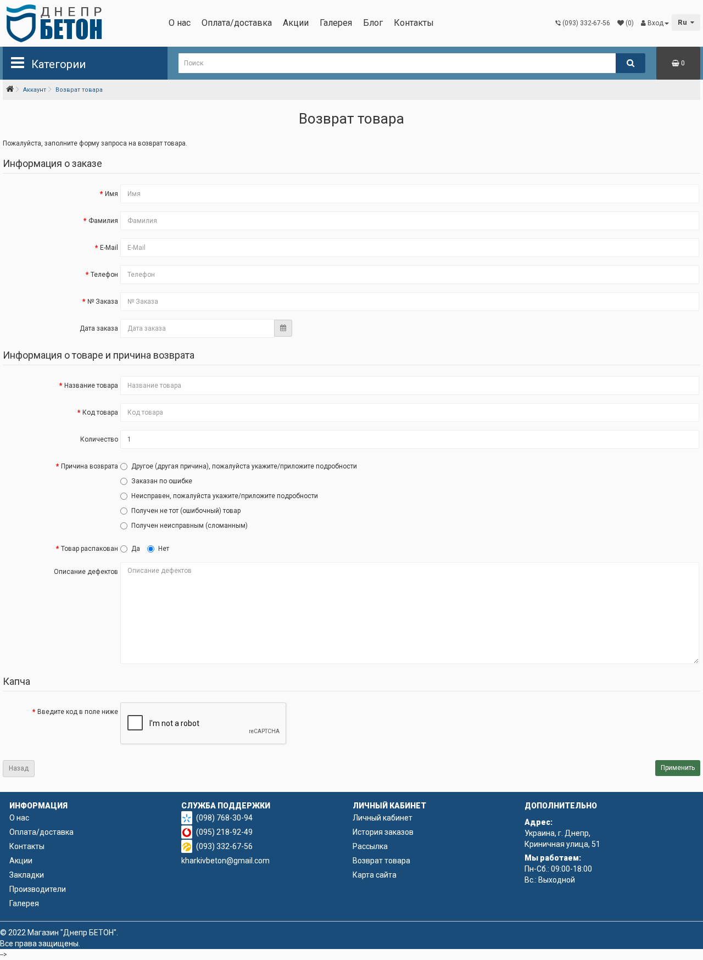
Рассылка (370, 846)
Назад (19, 768)
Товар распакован (89, 548)
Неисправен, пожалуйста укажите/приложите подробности (224, 496)
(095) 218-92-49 (224, 832)
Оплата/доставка (237, 23)
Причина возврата (89, 466)
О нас (180, 23)
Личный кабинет (382, 817)
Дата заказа (99, 328)
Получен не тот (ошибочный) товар (186, 511)
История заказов (383, 832)
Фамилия (103, 221)
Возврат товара (79, 89)
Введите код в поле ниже (77, 712)
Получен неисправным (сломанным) (189, 525)
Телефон (104, 274)
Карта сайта (375, 874)
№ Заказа (102, 301)
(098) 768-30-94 (224, 817)
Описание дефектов (86, 572)
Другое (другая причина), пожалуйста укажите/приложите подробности (244, 466)
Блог (373, 23)
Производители (37, 889)
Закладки (26, 874)
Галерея (336, 23)
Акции (296, 23)
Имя (111, 194)
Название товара (91, 385)
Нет (163, 548)
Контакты (414, 23)
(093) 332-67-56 (224, 846)
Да (135, 548)
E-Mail (109, 248)
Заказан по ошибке (161, 481)
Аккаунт (34, 89)
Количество (99, 439)
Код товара (100, 412)
